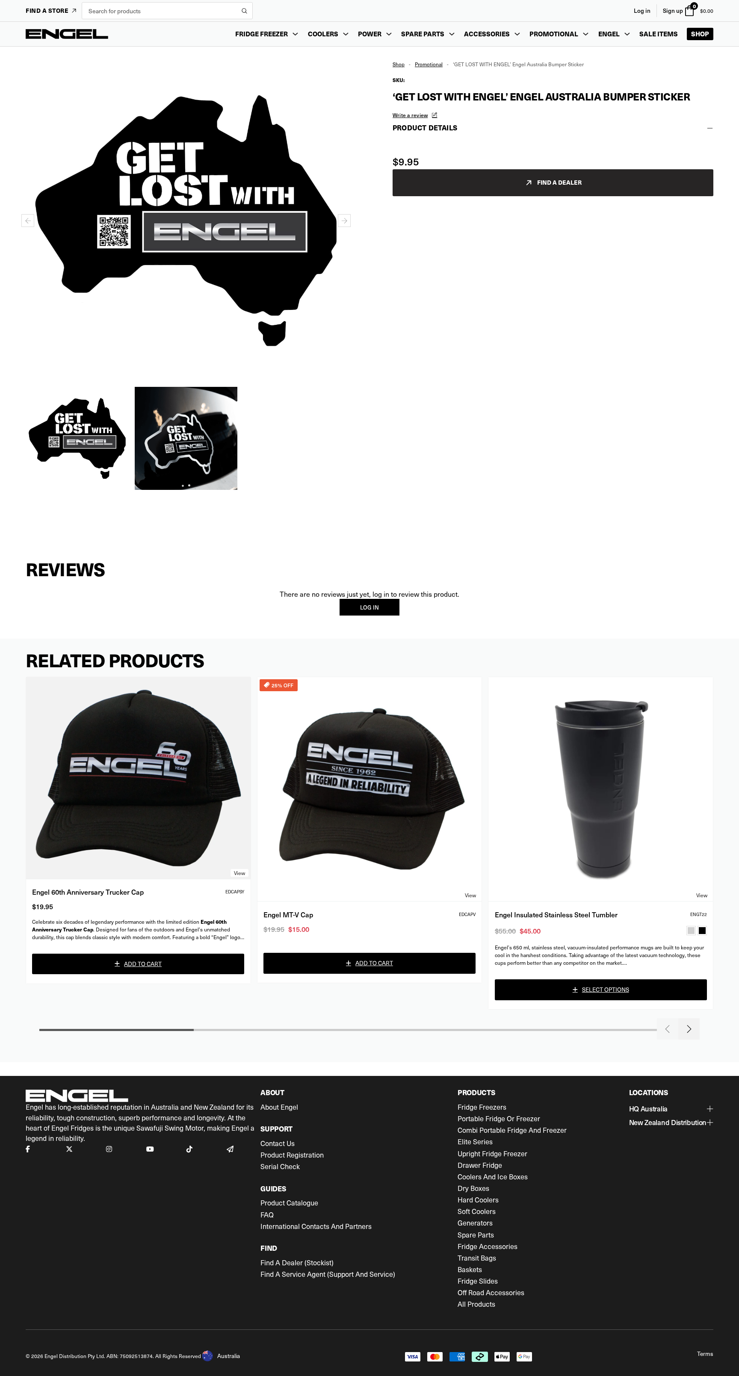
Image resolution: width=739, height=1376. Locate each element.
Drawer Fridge (480, 1165)
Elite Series (475, 1142)
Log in (642, 10)
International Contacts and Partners (316, 1226)
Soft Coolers (477, 1211)
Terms (705, 1353)
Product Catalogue (289, 1203)
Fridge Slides (478, 1281)
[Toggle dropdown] (295, 34)
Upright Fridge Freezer (492, 1154)
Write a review (410, 115)
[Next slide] (344, 220)
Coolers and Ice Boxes (493, 1177)
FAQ (267, 1215)
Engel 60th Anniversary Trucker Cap (88, 892)
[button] (77, 438)
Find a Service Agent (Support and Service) (327, 1274)
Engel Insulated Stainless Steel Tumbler (556, 914)
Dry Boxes (473, 1188)
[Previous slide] (667, 1029)
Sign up (673, 10)
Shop (700, 33)
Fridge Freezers (482, 1107)
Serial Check (280, 1166)
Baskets (470, 1269)
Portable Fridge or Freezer (499, 1119)
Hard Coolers (478, 1200)
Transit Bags (477, 1258)
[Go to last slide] (27, 220)
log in (369, 607)
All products (476, 1304)
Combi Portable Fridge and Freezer (512, 1130)
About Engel (279, 1107)
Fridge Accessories (487, 1246)
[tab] (183, 486)
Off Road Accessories (491, 1293)
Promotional (429, 64)
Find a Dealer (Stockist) (297, 1263)
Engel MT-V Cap (288, 914)
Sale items (658, 33)
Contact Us (277, 1143)
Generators (475, 1223)
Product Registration (292, 1155)
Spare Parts (476, 1235)
